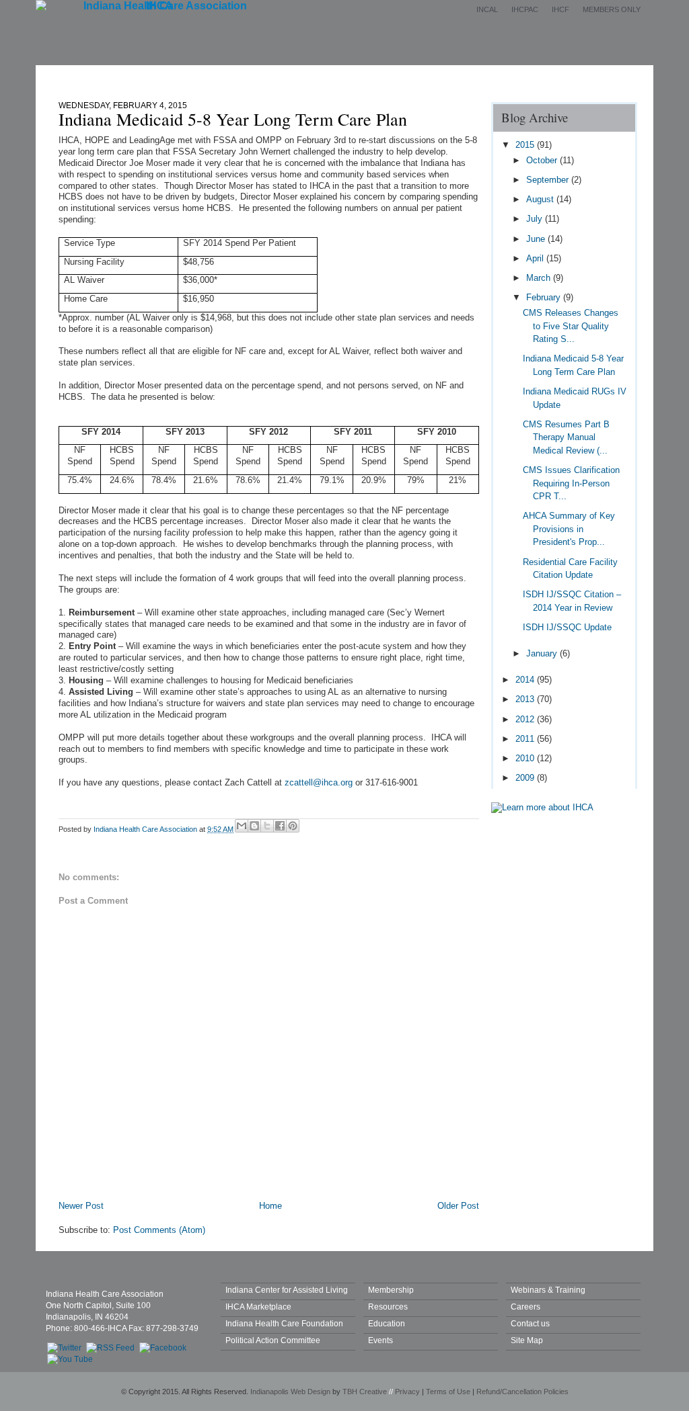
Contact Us (518, 76)
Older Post (458, 1206)
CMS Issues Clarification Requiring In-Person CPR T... (571, 483)
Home (152, 76)
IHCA (159, 5)
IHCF (560, 9)
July (535, 219)
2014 (526, 680)
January (543, 653)
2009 (526, 778)
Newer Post (81, 1206)
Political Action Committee (272, 1340)
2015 (526, 145)
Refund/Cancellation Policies (522, 1391)
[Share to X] (267, 825)
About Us (218, 76)
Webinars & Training (548, 1289)
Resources (388, 1306)
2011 (526, 739)
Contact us (530, 1323)
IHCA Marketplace (258, 1306)
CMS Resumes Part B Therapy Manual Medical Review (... (566, 437)
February (544, 297)
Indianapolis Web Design (290, 1391)
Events (370, 76)
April (536, 258)
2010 (526, 758)
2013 (526, 699)
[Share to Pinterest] (292, 825)
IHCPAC (524, 9)
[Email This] (241, 825)
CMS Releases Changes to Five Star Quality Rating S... (570, 326)
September (548, 180)
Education (440, 76)
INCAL (487, 9)
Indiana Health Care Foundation (284, 1323)
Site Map (527, 1340)
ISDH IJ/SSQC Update (567, 627)
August (541, 199)
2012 (526, 719)
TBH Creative (364, 1391)
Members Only (612, 9)
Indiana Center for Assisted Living (286, 1289)
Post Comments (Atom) (159, 1230)
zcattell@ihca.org (319, 782)
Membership (296, 76)
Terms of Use (448, 1391)
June (537, 239)
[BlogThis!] (254, 825)
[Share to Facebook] (280, 825)
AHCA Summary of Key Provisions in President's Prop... (569, 529)
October (543, 160)
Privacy (407, 1391)
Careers (525, 1306)
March (539, 278)
